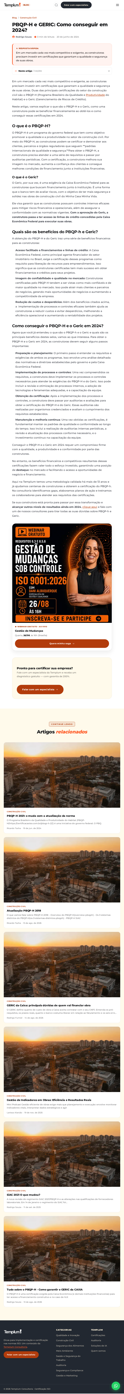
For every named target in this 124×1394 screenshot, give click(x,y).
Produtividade (95, 94)
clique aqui (89, 506)
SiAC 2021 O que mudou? (23, 1194)
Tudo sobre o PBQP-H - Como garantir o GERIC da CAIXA (45, 1289)
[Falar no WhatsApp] (116, 1386)
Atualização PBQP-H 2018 (24, 910)
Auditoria (61, 1365)
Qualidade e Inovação (68, 1335)
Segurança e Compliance (69, 1370)
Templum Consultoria (15, 1347)
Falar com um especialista (38, 689)
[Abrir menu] (117, 5)
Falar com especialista (76, 5)
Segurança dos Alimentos (70, 1345)
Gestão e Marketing (67, 1375)
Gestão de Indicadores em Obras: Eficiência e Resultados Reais (49, 1100)
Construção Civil (28, 17)
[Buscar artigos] (56, 5)
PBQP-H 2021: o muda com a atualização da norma (41, 815)
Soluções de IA (99, 1345)
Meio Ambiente (64, 1350)
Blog (14, 17)
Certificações (98, 1335)
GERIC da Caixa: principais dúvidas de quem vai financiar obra (49, 1005)
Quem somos (98, 1350)
